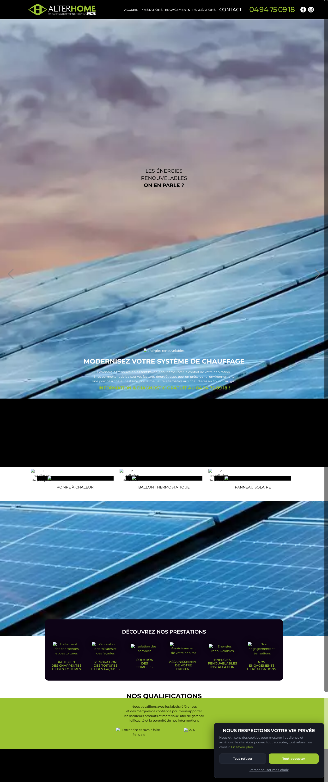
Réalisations (204, 10)
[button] (10, 274)
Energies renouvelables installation (222, 663)
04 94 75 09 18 (272, 9)
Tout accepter (293, 758)
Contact (230, 9)
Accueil (131, 10)
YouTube (319, 9)
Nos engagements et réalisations (261, 665)
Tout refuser (242, 758)
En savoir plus (242, 747)
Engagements (177, 10)
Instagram (311, 9)
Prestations (151, 10)
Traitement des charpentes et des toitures (66, 665)
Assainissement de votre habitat (183, 665)
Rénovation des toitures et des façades (105, 665)
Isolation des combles (144, 663)
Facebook (303, 9)
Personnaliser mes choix (269, 770)
